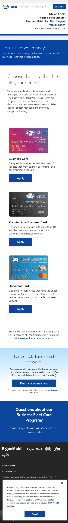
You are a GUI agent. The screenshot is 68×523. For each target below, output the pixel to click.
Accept (35, 514)
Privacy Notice (8, 465)
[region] (35, 500)
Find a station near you (34, 383)
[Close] (62, 483)
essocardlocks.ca (29, 338)
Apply (20, 178)
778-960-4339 (57, 25)
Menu (62, 6)
